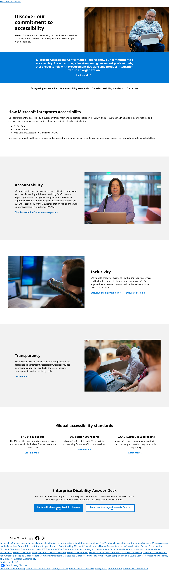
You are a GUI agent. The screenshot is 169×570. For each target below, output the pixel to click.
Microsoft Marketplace (63, 555)
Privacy (47, 568)
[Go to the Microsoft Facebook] (37, 538)
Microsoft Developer (131, 552)
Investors (17, 558)
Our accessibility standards (74, 88)
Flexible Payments (108, 546)
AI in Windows (107, 543)
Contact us (132, 88)
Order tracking (66, 546)
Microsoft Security (22, 552)
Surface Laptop (19, 543)
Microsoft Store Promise (86, 546)
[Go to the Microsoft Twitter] (44, 538)
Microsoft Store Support (37, 546)
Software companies (112, 555)
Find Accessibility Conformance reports (35, 212)
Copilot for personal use (87, 543)
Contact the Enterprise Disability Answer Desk (58, 508)
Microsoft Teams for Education (15, 549)
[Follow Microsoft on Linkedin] (31, 538)
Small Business (113, 552)
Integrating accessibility (44, 88)
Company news (152, 555)
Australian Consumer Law (135, 568)
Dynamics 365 (45, 552)
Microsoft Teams (97, 552)
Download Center (16, 546)
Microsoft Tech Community (38, 555)
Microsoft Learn (151, 552)
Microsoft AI (6, 552)
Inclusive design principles (105, 292)
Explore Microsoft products (128, 543)
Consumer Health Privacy (12, 568)
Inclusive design (134, 292)
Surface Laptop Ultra (38, 543)
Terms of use (75, 568)
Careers (141, 555)
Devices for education (152, 546)
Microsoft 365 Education (43, 549)
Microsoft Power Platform (89, 555)
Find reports (82, 75)
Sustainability (29, 558)
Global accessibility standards (107, 88)
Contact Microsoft (35, 568)
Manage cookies (60, 568)
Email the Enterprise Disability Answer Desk (110, 508)
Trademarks (88, 568)
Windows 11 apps (151, 543)
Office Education (64, 549)
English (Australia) (9, 562)
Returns (54, 546)
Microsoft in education (129, 546)
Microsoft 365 (59, 552)
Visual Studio (129, 555)
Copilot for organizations (61, 543)
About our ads (115, 568)
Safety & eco (101, 568)
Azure (34, 552)
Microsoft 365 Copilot (77, 552)
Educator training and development (91, 549)
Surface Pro (6, 543)
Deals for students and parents (125, 549)
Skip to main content (10, 1)
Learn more (21, 376)
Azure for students (150, 549)
